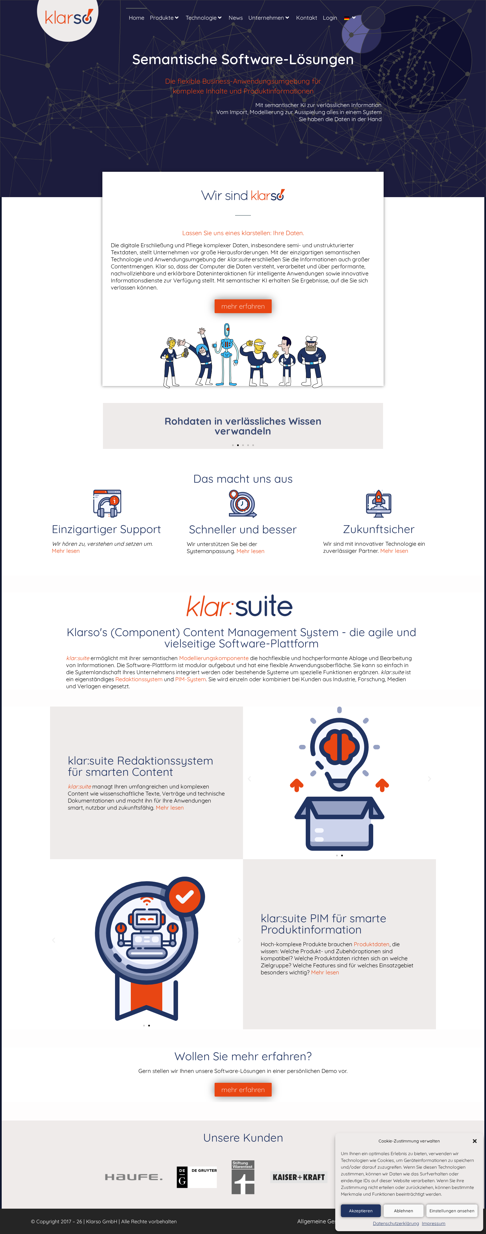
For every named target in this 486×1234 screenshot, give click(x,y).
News (236, 17)
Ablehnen (403, 1210)
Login (330, 17)
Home (136, 17)
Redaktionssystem (139, 679)
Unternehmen (266, 17)
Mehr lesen (66, 550)
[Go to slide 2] (342, 855)
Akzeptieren (361, 1210)
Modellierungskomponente (214, 657)
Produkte (162, 17)
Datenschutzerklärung (396, 1223)
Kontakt (306, 17)
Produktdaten (372, 944)
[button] (475, 1141)
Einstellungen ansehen (451, 1210)
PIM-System (190, 679)
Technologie (201, 17)
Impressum (434, 1223)
